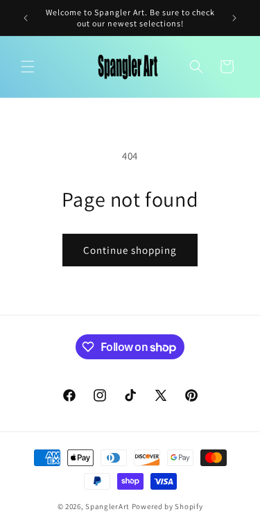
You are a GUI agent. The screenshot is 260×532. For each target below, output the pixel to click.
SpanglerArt (107, 506)
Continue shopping (130, 250)
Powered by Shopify (167, 506)
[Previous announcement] (25, 18)
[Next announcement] (234, 18)
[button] (27, 66)
